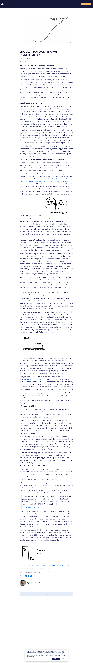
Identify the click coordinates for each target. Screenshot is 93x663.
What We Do (53, 4)
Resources (66, 4)
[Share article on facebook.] (26, 576)
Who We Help (44, 4)
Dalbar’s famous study (35, 379)
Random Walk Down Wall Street (53, 179)
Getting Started (75, 4)
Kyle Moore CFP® (24, 61)
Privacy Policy (61, 653)
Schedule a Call (86, 4)
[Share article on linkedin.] (31, 576)
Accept (55, 658)
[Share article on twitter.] (28, 576)
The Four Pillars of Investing (45, 181)
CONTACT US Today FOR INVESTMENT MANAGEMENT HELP (46, 566)
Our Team (60, 4)
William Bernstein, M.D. (32, 507)
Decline (63, 658)
